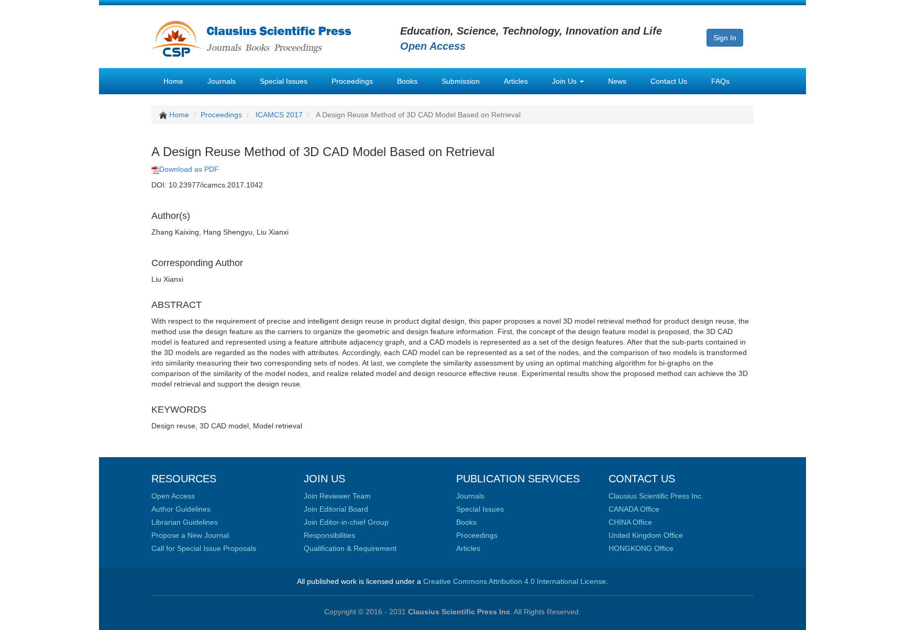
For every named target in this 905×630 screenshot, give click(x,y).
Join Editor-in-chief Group (346, 522)
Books (407, 81)
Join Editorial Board (336, 509)
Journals (221, 81)
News (617, 81)
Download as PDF (189, 169)
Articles (516, 81)
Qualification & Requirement (350, 548)
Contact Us (668, 81)
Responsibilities (329, 535)
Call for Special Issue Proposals (203, 548)
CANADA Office (634, 509)
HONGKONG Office (641, 548)
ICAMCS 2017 (279, 114)
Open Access (173, 496)
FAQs (720, 81)
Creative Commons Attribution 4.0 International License (514, 581)
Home (173, 81)
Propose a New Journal (190, 535)
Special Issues (283, 81)
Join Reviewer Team (337, 496)
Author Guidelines (181, 509)
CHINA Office (630, 522)
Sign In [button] (724, 38)
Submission (461, 81)
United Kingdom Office (646, 535)
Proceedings (352, 81)
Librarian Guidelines (184, 522)
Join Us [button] (565, 81)
